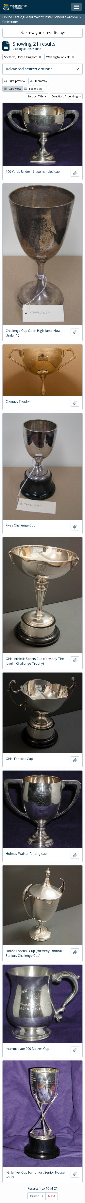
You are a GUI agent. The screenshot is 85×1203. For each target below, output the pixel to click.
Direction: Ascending (65, 96)
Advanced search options (29, 69)
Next (51, 1196)
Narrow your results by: (42, 32)
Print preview (16, 81)
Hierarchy (40, 81)
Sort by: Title (35, 96)
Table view (35, 89)
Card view (14, 89)
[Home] (16, 7)
